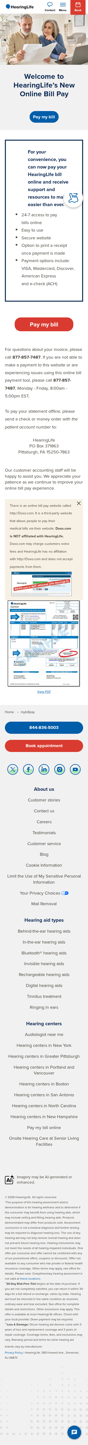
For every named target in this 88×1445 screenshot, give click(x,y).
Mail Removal (44, 904)
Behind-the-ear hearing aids (44, 931)
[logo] (19, 7)
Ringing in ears (44, 1007)
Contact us (44, 811)
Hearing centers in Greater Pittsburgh (44, 1056)
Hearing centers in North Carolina (44, 1106)
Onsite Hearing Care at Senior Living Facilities (44, 1141)
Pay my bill (44, 117)
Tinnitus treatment (44, 996)
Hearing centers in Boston (44, 1084)
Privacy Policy (14, 1352)
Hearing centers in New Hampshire (44, 1117)
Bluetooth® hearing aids (44, 953)
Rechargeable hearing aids (44, 974)
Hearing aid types (44, 919)
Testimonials (44, 833)
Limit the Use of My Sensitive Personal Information (44, 879)
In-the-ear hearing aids (44, 942)
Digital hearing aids (44, 985)
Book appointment (44, 746)
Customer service (44, 843)
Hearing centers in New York (44, 1045)
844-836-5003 (44, 727)
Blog (44, 854)
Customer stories (44, 800)
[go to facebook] (28, 770)
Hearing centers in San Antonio (44, 1095)
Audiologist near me (44, 1034)
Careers (44, 822)
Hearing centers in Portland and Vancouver (44, 1070)
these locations (30, 1278)
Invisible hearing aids (44, 964)
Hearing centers (44, 1023)
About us (44, 788)
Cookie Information (44, 865)
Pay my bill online (44, 1127)
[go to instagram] (59, 770)
